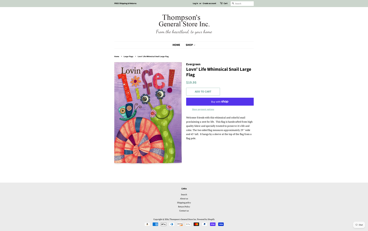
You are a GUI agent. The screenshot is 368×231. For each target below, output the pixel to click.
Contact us (184, 210)
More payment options (203, 109)
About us (184, 198)
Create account (209, 3)
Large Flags (128, 56)
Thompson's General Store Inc (182, 219)
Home (176, 45)
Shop (189, 45)
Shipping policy (184, 202)
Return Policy (184, 206)
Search (184, 194)
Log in (195, 3)
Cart (225, 3)
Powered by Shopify (206, 219)
